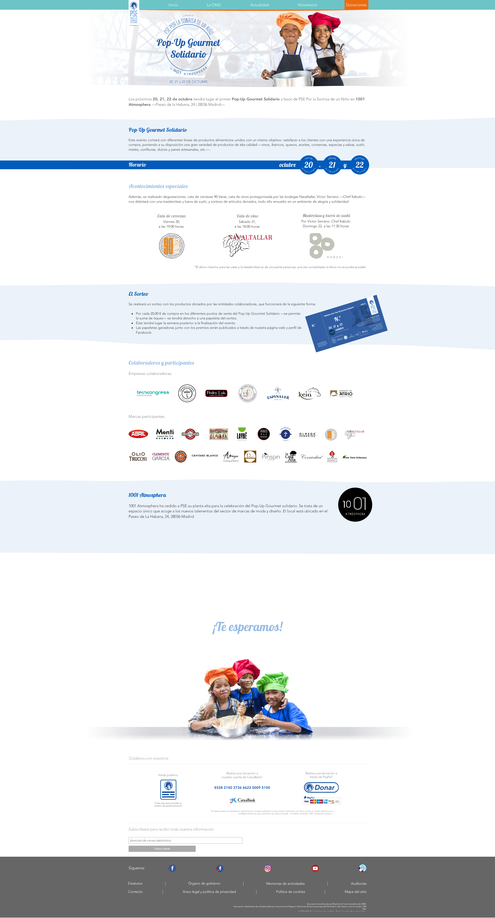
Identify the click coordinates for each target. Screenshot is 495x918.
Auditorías (359, 883)
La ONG (214, 5)
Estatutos (135, 883)
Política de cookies (290, 892)
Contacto (135, 892)
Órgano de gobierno (204, 883)
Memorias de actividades (285, 883)
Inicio (173, 5)
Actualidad (259, 5)
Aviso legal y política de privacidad (209, 892)
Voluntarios (307, 5)
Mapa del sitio (356, 892)
